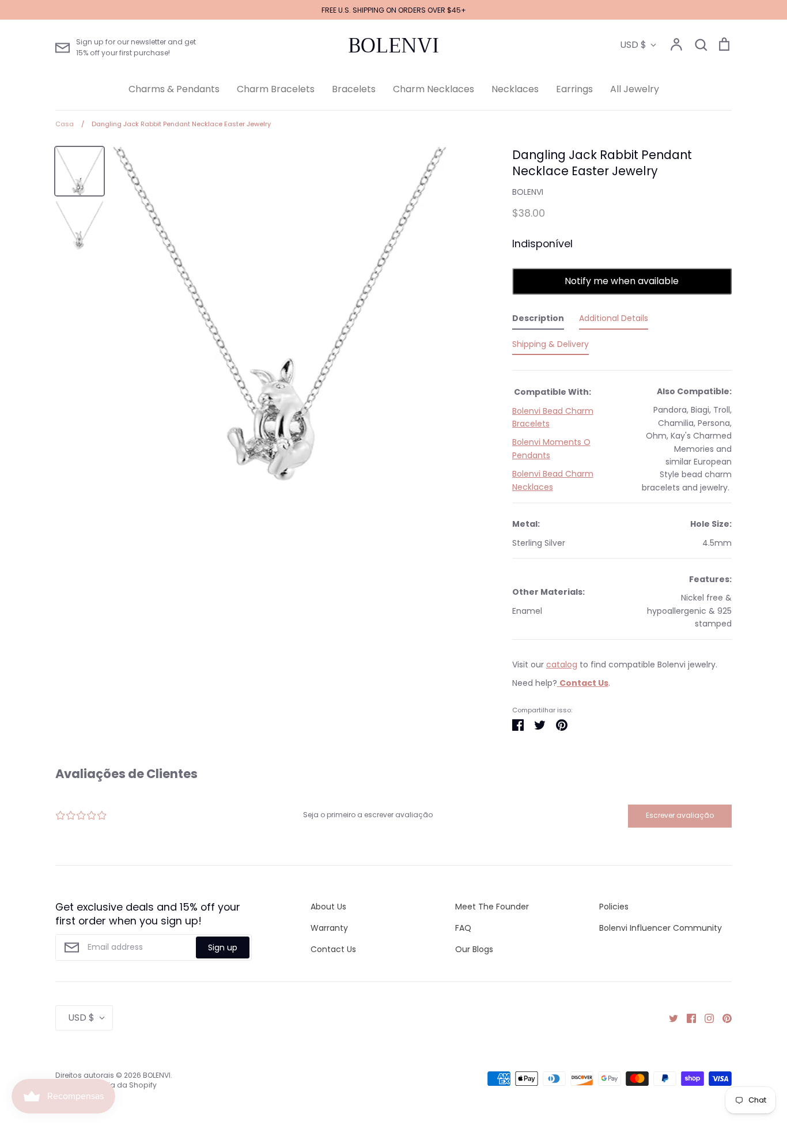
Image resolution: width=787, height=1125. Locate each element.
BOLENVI (393, 45)
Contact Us (333, 949)
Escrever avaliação (680, 815)
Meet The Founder (492, 906)
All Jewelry (634, 89)
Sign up (222, 947)
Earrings (574, 89)
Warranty (329, 928)
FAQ (463, 928)
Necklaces (515, 89)
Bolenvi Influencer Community (660, 928)
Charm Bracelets (276, 89)
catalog (561, 664)
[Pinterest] (723, 1018)
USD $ (633, 44)
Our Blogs (474, 949)
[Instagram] (705, 1018)
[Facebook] (687, 1018)
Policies (614, 906)
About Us (328, 906)
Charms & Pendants (174, 89)
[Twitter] (669, 1018)
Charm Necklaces (433, 89)
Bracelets (354, 89)
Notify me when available (622, 281)
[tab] (538, 320)
